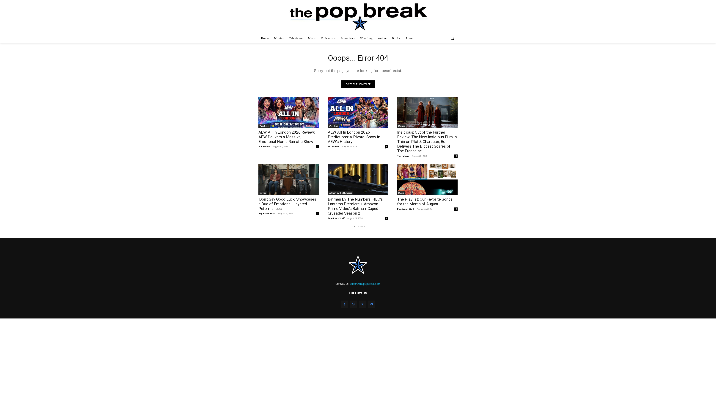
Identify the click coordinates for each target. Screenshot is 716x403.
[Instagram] (353, 304)
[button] (453, 38)
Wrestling (264, 126)
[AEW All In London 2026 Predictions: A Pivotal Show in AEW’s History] (358, 112)
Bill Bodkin (264, 146)
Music (401, 193)
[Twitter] (362, 304)
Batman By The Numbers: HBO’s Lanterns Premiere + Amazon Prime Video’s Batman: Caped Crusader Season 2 (355, 206)
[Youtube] (371, 304)
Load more (357, 226)
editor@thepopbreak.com (365, 283)
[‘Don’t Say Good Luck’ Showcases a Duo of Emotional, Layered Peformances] (288, 179)
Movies (401, 126)
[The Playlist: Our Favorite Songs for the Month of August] (427, 179)
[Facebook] (344, 304)
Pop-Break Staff (266, 213)
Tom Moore (403, 155)
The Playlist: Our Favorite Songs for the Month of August (425, 201)
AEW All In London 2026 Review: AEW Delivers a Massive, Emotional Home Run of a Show (286, 137)
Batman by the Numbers (340, 193)
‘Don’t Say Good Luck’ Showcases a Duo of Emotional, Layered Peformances (287, 204)
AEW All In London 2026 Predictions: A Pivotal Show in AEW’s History (354, 137)
